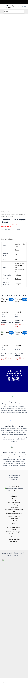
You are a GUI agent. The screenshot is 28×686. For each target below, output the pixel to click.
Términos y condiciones (14, 502)
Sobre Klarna (14, 507)
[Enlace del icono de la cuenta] (19, 6)
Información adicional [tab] (7, 239)
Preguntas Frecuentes (14, 516)
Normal (17, 263)
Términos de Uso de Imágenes (14, 513)
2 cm (16, 255)
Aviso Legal (14, 496)
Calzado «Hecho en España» (14, 532)
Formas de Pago (14, 505)
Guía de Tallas (14, 519)
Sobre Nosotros (14, 521)
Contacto (14, 523)
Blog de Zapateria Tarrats (14, 527)
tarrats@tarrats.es (15, 491)
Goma (16, 259)
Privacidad (14, 498)
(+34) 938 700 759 (14, 486)
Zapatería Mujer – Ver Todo (14, 534)
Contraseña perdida (14, 539)
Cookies (14, 500)
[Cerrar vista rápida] (3, 682)
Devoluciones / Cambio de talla (14, 509)
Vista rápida (4, 312)
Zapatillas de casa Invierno (12, 214)
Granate (17, 250)
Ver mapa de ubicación (14, 482)
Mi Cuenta (14, 537)
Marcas (14, 529)
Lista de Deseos (14, 541)
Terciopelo (18, 275)
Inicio (2, 212)
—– (14, 511)
